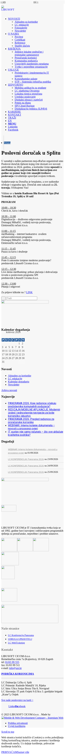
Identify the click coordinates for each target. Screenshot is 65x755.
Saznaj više (23, 752)
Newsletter (13, 384)
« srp (3, 1)
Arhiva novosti (9, 390)
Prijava (7, 143)
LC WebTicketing (16, 643)
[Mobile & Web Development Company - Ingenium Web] (32, 717)
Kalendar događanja (18, 381)
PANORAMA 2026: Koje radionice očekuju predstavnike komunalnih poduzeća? (32, 405)
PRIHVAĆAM (9, 752)
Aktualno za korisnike (19, 375)
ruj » (36, 1)
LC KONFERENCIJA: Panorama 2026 (26, 459)
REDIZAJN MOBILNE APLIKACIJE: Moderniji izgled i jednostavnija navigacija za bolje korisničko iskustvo (34, 412)
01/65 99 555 (12, 662)
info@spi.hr (15, 668)
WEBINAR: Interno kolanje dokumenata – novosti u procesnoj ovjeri (31, 427)
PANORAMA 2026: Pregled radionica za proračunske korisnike (31, 420)
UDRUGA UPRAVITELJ (20, 639)
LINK (29, 292)
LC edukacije (15, 378)
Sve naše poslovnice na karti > (17, 700)
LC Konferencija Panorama (21, 635)
